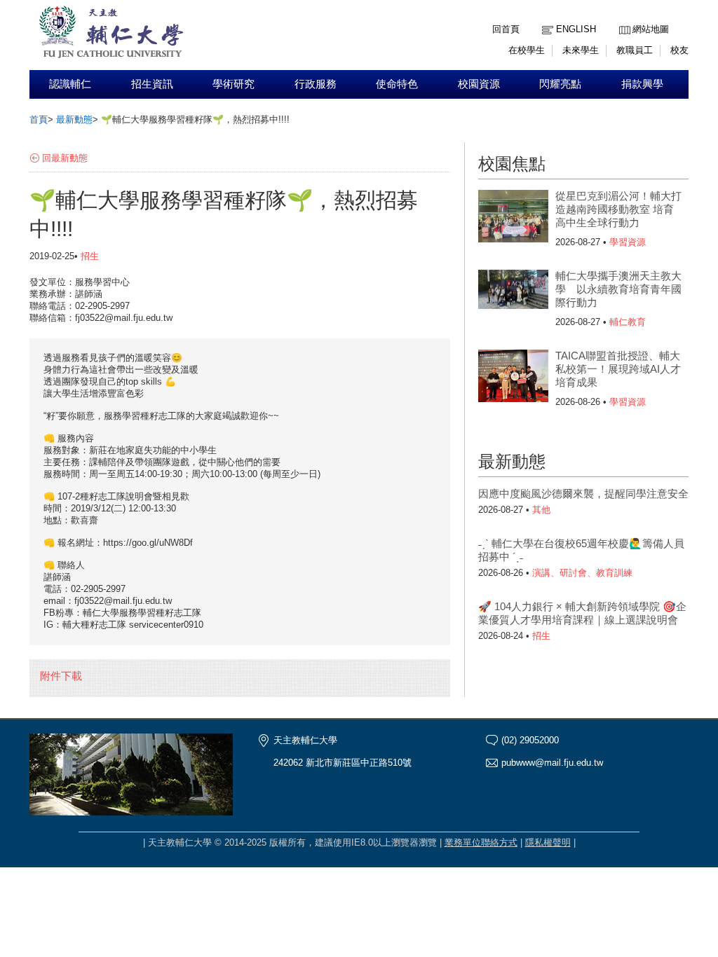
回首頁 (506, 29)
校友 (679, 50)
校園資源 (479, 84)
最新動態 (74, 119)
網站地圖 (650, 29)
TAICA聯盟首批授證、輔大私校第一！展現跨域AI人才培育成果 (618, 369)
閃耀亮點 (560, 84)
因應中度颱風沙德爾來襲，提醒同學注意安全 (583, 494)
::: (622, 18)
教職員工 (634, 50)
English (576, 29)
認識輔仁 (70, 84)
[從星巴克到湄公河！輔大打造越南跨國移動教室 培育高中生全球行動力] (513, 218)
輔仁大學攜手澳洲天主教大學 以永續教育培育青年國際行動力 (618, 289)
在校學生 (526, 50)
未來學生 (580, 50)
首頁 (38, 119)
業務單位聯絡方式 (481, 842)
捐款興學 (642, 84)
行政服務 (315, 84)
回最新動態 (65, 158)
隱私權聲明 (548, 842)
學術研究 (233, 84)
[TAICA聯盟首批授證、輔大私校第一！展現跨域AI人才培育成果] (513, 378)
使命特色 (397, 84)
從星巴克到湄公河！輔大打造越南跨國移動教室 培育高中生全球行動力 (618, 209)
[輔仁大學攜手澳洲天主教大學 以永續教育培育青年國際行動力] (513, 298)
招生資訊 (152, 84)
